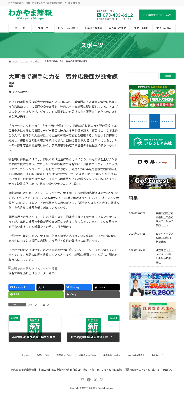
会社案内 (25, 355)
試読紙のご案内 (64, 355)
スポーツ (32, 304)
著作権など (157, 355)
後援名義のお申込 (112, 355)
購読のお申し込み (159, 15)
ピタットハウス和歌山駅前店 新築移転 (164, 237)
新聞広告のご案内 (87, 355)
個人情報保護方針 (136, 355)
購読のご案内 (43, 355)
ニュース (45, 304)
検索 (168, 76)
